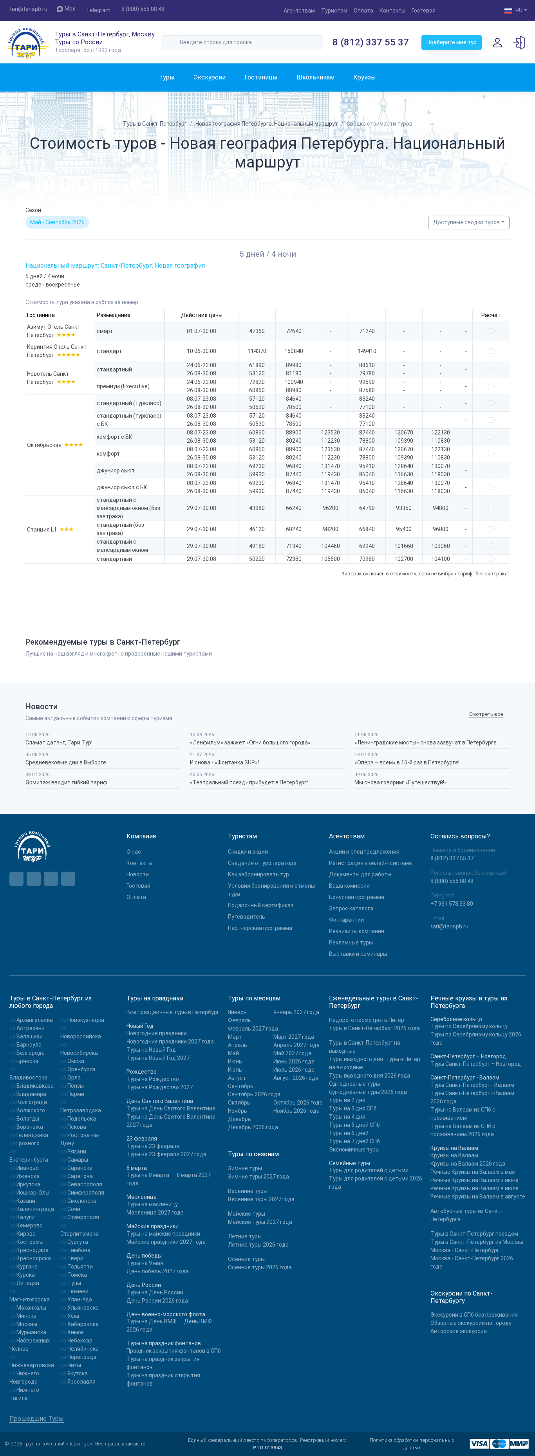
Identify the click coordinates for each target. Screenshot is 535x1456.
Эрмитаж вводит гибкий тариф (66, 782)
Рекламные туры (351, 942)
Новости (138, 874)
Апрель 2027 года (296, 1045)
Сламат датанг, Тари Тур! (58, 742)
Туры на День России (155, 1292)
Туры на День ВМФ (152, 1321)
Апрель (237, 1045)
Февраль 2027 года (253, 1028)
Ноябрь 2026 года (296, 1111)
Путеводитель (246, 917)
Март (235, 1037)
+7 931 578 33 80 (451, 904)
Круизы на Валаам (454, 1155)
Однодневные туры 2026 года (368, 1092)
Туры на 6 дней (349, 1133)
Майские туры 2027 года (260, 1222)
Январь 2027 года (296, 1012)
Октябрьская (44, 445)
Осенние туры (246, 1259)
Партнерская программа (260, 928)
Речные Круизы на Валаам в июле (474, 1188)
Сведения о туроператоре (262, 863)
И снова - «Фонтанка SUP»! (224, 762)
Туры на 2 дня (347, 1100)
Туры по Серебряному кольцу (469, 1026)
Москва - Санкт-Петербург (464, 1250)
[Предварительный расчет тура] (491, 331)
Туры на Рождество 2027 (160, 1087)
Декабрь (239, 1119)
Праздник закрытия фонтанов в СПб (174, 1351)
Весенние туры (248, 1191)
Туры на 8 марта (148, 1175)
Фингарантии (346, 920)
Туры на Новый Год (151, 1050)
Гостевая (424, 10)
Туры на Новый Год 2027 (158, 1058)
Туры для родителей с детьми (368, 1170)
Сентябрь (240, 1086)
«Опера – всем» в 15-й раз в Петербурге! (406, 762)
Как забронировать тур (258, 874)
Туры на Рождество (153, 1079)
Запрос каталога (351, 908)
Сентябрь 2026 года (254, 1094)
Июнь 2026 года (293, 1061)
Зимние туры (245, 1168)
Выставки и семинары (358, 954)
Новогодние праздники (157, 1033)
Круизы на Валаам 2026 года (467, 1163)
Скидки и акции (248, 852)
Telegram (98, 10)
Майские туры (246, 1214)
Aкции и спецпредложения (364, 852)
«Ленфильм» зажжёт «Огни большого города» (250, 742)
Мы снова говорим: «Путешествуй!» (400, 782)
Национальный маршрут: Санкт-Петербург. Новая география (115, 265)
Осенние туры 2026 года (260, 1267)
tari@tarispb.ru (28, 9)
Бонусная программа (356, 897)
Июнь (235, 1061)
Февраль (239, 1020)
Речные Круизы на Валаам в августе (477, 1196)
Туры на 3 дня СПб (353, 1108)
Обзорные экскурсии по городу (471, 1323)
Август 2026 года (295, 1078)
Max (70, 8)
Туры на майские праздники (163, 1234)
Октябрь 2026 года (298, 1102)
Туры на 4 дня (347, 1117)
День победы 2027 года (158, 1271)
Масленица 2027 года (155, 1212)
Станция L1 (42, 529)
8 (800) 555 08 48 (142, 9)
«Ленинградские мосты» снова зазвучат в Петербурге (425, 742)
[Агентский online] (519, 42)
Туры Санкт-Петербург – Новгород (475, 1064)
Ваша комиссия (349, 886)
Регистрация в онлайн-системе (370, 863)
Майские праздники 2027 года (166, 1242)
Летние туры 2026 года (258, 1245)
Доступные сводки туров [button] (466, 222)
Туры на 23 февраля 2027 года (166, 1154)
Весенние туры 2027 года (261, 1199)
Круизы (364, 77)
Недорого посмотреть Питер (366, 1020)
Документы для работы (360, 874)
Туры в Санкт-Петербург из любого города (50, 1002)
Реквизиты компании (356, 931)
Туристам (334, 10)
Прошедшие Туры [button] (36, 1418)
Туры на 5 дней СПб (354, 1125)
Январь (237, 1012)
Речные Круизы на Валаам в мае (472, 1172)
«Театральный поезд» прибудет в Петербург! (249, 782)
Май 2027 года (292, 1053)
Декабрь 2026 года (253, 1127)
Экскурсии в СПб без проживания (474, 1315)
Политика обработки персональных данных (412, 1444)
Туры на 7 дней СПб (354, 1141)
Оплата (363, 10)
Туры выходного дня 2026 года (369, 1075)
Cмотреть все (486, 714)
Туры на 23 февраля (153, 1146)
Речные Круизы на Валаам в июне (474, 1180)
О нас (134, 852)
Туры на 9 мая (145, 1263)
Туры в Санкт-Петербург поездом (474, 1234)
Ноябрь (237, 1111)
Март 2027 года (293, 1037)
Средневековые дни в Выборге (65, 762)
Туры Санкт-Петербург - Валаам (472, 1085)
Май (233, 1053)
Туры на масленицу (152, 1204)
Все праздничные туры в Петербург (173, 1012)
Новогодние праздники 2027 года (170, 1041)
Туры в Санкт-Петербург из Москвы (476, 1242)
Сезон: (33, 210)
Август (237, 1078)
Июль (235, 1070)
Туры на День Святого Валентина (171, 1108)
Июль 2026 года (293, 1070)
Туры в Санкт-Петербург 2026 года (374, 1028)
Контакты (392, 10)
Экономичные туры (354, 1149)
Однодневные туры (354, 1084)
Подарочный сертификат (261, 905)
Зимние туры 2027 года (258, 1176)
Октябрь (239, 1102)
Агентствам (299, 10)
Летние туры (245, 1236)
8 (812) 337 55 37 (371, 42)
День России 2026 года (157, 1300)
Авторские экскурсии (458, 1331)
